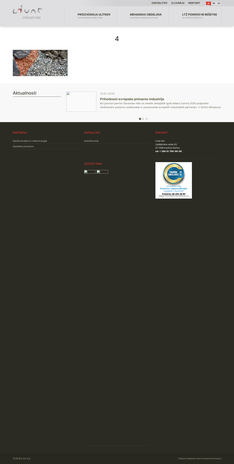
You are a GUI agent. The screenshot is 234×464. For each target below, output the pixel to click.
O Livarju (177, 2)
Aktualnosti (24, 93)
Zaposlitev (159, 2)
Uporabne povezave (23, 146)
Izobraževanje (91, 140)
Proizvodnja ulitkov (94, 16)
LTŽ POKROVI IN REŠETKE (199, 16)
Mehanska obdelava (146, 16)
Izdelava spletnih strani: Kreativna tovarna (199, 458)
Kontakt (194, 2)
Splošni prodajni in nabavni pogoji (30, 140)
